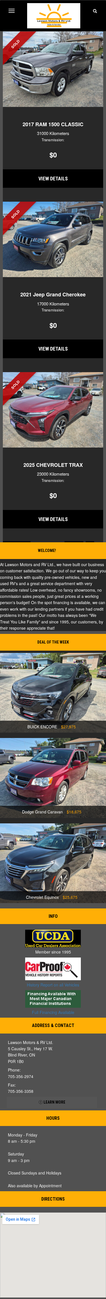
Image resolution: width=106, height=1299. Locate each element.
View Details (53, 179)
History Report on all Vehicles (53, 985)
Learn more (54, 1102)
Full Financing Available (53, 1012)
